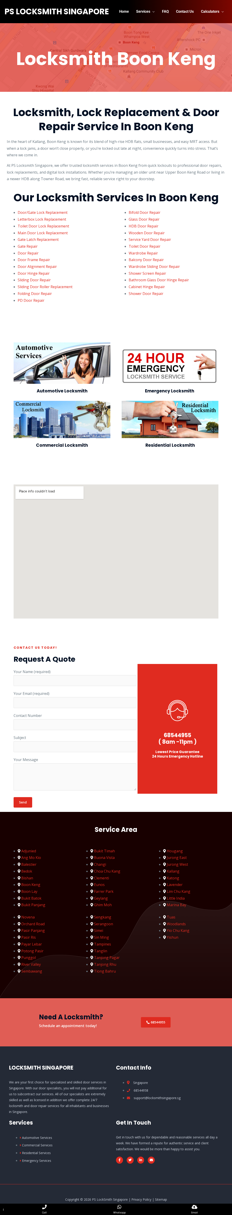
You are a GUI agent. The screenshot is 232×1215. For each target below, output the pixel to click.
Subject (20, 737)
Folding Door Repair (35, 293)
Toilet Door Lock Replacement (43, 226)
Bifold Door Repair (144, 212)
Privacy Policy (141, 1199)
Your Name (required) (32, 671)
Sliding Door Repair (34, 279)
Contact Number (28, 715)
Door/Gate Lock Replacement (43, 212)
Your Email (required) (31, 693)
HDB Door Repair (143, 226)
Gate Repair (28, 246)
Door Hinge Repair (34, 273)
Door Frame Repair (34, 259)
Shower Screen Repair (147, 273)
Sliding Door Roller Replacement (45, 286)
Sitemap (161, 1199)
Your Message (26, 759)
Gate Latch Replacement (38, 239)
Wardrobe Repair (143, 253)
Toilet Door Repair (144, 246)
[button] (152, 11)
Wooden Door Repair (147, 232)
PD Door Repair (31, 300)
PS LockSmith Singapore (57, 11)
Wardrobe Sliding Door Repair (154, 266)
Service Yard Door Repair (150, 239)
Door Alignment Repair (37, 266)
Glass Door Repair (144, 219)
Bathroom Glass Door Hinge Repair (159, 279)
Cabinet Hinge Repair (147, 286)
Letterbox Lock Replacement (42, 219)
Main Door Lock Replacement (43, 232)
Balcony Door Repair (146, 259)
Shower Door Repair (146, 293)
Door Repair (28, 253)
